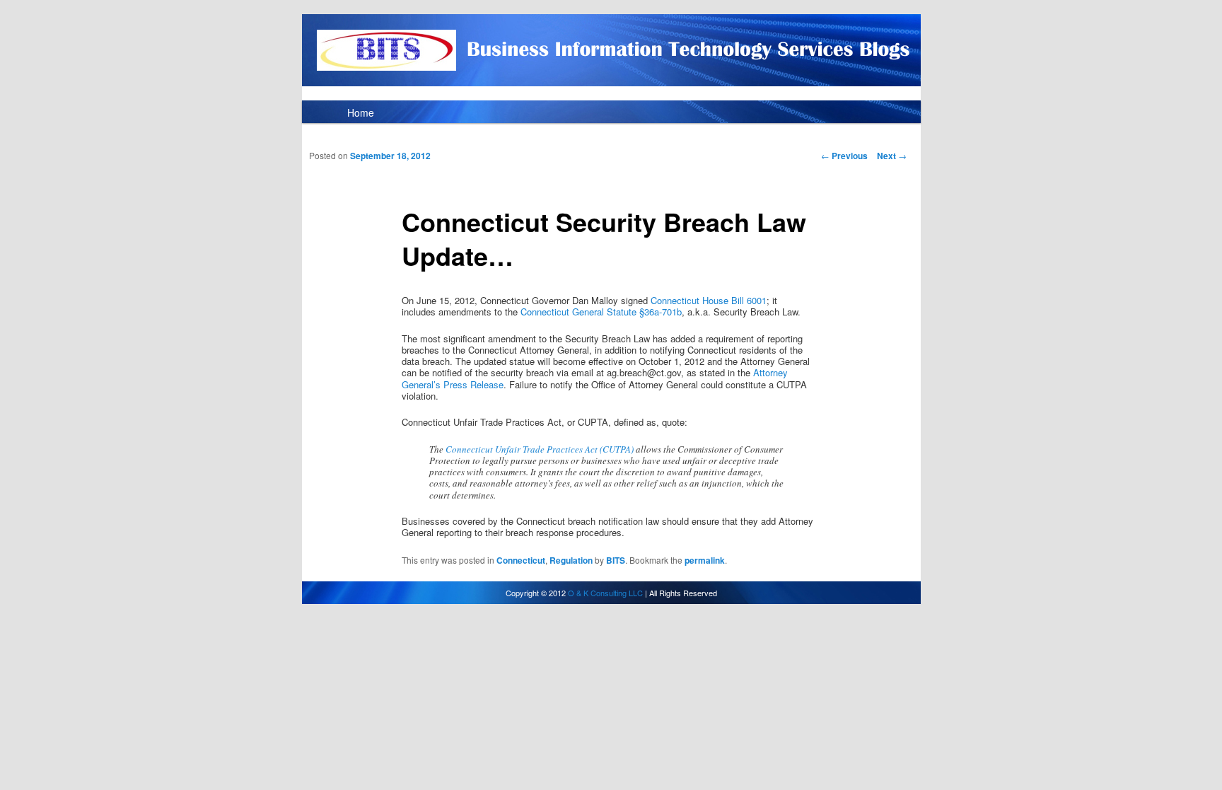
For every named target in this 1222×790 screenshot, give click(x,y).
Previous (844, 155)
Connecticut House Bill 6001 (709, 300)
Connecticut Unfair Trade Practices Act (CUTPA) (540, 449)
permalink (705, 560)
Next (892, 155)
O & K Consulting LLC (605, 592)
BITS (615, 560)
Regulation (571, 560)
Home (360, 112)
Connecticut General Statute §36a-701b (601, 311)
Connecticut (520, 560)
